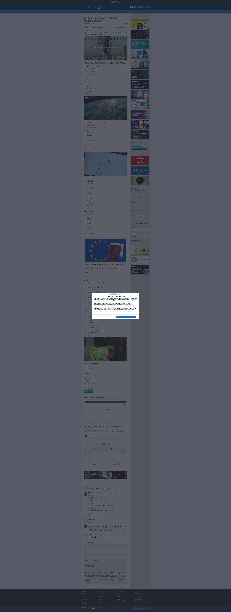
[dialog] (115, 306)
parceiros (104, 298)
